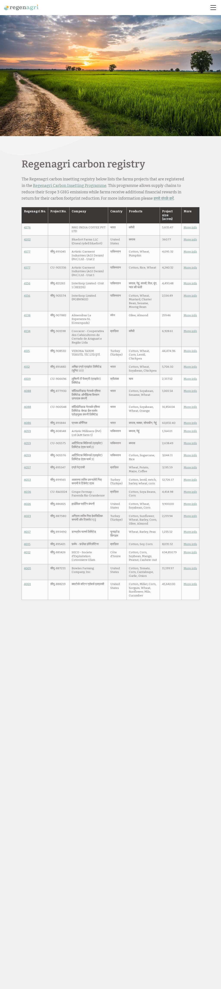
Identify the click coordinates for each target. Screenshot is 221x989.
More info (190, 227)
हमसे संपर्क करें (164, 198)
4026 (27, 504)
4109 (27, 379)
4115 (27, 351)
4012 (27, 552)
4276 (27, 227)
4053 (27, 480)
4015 (27, 544)
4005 (27, 568)
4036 (27, 492)
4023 (27, 516)
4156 (27, 283)
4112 (27, 367)
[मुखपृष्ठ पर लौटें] (21, 7)
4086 (27, 423)
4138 (27, 315)
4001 (27, 584)
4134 (27, 331)
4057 (27, 467)
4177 (27, 251)
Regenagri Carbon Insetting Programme (69, 185)
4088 (27, 391)
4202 (27, 239)
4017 (27, 532)
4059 (27, 431)
